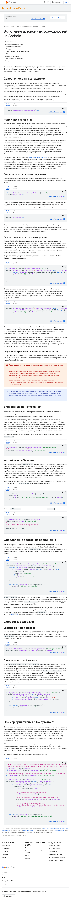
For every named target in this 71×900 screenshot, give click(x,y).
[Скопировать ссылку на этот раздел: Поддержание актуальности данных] (48, 174)
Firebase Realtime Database (14, 8)
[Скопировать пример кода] (65, 108)
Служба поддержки (54, 845)
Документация (15, 26)
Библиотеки (5, 854)
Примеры (5, 851)
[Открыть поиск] (44, 2)
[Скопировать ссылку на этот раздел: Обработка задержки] (36, 622)
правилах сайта (59, 830)
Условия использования (9, 891)
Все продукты (6, 884)
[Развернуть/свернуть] (15, 42)
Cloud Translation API (38, 19)
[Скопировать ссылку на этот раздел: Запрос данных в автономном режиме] (50, 237)
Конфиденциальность (24, 891)
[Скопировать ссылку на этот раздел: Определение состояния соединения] (58, 540)
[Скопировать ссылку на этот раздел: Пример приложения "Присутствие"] (56, 722)
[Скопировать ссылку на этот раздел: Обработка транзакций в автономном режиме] (59, 352)
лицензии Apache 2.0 (29, 830)
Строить (42, 26)
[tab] (7, 105)
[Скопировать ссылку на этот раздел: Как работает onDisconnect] (37, 460)
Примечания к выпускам (55, 854)
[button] (7, 105)
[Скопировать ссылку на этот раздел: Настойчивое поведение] (34, 120)
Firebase (6, 26)
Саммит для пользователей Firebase (33, 851)
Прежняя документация (55, 860)
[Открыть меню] (3, 2)
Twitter (27, 855)
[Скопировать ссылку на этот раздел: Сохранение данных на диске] (46, 79)
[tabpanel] (35, 111)
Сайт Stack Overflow (54, 848)
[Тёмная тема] (62, 108)
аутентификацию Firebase (38, 158)
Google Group (52, 851)
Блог (26, 848)
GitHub (4, 857)
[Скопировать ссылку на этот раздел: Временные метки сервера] (37, 628)
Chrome (4, 875)
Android (4, 872)
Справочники (6, 848)
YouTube (27, 858)
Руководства (6, 845)
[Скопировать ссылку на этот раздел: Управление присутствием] (43, 407)
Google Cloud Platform (9, 881)
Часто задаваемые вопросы (56, 857)
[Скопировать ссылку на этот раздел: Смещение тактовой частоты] (39, 660)
